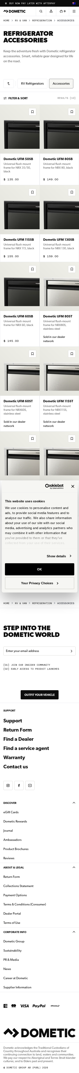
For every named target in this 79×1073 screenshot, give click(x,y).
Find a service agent (26, 748)
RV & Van (21, 20)
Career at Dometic (28, 978)
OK (39, 569)
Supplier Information (17, 987)
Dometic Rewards (15, 821)
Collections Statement (18, 886)
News (20, 969)
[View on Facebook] (19, 785)
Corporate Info (14, 932)
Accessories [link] (65, 20)
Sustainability (12, 950)
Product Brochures (29, 849)
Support (12, 721)
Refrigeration (42, 20)
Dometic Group (27, 941)
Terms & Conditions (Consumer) (24, 904)
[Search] (41, 11)
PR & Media (24, 960)
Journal (8, 830)
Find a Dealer (18, 739)
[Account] (51, 11)
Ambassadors (12, 840)
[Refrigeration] (8, 83)
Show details (56, 556)
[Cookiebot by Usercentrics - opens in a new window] (47, 486)
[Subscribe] (71, 651)
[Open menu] (74, 11)
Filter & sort (18, 98)
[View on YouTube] (30, 785)
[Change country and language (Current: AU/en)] (74, 3)
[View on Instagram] (8, 785)
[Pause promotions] (5, 3)
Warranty (14, 757)
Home (6, 20)
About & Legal (13, 867)
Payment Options (28, 895)
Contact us (15, 767)
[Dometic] (14, 11)
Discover (9, 802)
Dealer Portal (25, 913)
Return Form (17, 730)
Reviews (8, 858)
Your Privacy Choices (37, 583)
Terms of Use (11, 923)
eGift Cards (11, 812)
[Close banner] (72, 486)
